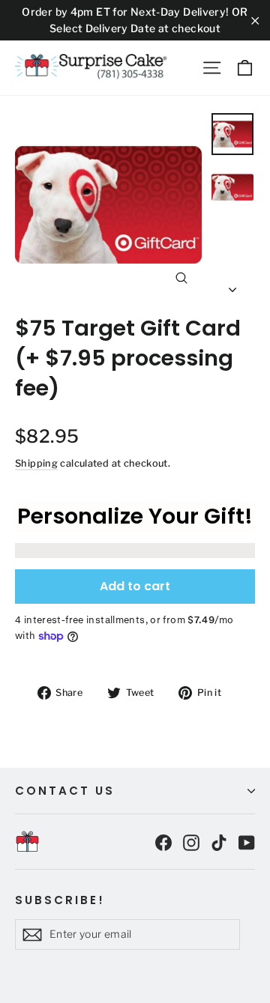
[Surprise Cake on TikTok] (219, 842)
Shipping (36, 463)
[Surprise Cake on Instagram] (191, 842)
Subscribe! (60, 900)
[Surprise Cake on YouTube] (246, 842)
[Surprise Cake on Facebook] (163, 842)
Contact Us (65, 791)
